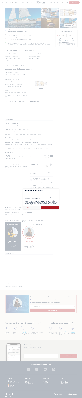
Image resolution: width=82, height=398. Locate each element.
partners (32, 192)
